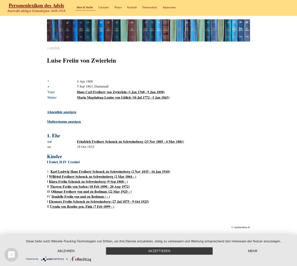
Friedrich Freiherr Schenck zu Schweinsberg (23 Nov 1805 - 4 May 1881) (130, 141)
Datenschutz (149, 7)
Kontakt (132, 7)
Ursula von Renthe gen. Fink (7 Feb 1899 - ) (82, 206)
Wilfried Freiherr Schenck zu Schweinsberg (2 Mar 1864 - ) (92, 176)
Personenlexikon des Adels (36, 5)
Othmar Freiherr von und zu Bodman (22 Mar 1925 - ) (91, 191)
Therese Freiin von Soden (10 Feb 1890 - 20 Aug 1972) (90, 186)
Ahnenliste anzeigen (61, 111)
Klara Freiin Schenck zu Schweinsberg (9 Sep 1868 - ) (88, 181)
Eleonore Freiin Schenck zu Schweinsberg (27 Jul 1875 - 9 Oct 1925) (99, 201)
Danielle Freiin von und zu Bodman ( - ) (81, 196)
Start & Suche (85, 7)
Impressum (169, 7)
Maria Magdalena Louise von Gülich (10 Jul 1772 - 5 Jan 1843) (123, 97)
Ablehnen (66, 251)
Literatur (103, 7)
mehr (252, 251)
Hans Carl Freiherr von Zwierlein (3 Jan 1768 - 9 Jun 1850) (121, 91)
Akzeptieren (159, 251)
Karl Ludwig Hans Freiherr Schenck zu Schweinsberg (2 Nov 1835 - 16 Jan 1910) (110, 171)
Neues (118, 7)
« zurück (53, 47)
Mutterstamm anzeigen (64, 121)
